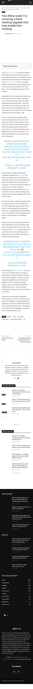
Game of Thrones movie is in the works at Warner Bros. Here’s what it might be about (21, 540)
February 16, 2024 (16, 168)
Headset (9, 316)
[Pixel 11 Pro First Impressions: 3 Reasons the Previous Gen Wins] (6, 402)
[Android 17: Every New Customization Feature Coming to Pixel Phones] (6, 392)
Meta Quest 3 (6, 319)
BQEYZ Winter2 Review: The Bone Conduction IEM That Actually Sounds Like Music (20, 465)
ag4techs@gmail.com (8, 659)
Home (3, 8)
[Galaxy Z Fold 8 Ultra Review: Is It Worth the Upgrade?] (6, 509)
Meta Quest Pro (11, 82)
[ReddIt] (26, 38)
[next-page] (6, 417)
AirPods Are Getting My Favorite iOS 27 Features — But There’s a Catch (21, 409)
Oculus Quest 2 (19, 270)
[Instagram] (14, 672)
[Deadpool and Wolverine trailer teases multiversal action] (6, 559)
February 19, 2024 (16, 265)
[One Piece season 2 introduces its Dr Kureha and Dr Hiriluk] (6, 550)
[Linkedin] (22, 38)
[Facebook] (9, 38)
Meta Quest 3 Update (16, 319)
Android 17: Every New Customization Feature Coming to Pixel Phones (21, 392)
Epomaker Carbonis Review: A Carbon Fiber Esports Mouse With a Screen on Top (21, 517)
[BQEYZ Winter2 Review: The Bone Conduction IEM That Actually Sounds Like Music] (6, 466)
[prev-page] (3, 417)
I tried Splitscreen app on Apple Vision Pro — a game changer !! (24, 340)
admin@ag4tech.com (19, 657)
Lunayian (14, 229)
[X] (13, 38)
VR (24, 319)
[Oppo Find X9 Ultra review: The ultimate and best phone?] (6, 527)
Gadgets (4, 412)
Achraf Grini (9, 33)
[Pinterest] (18, 38)
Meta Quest (20, 316)
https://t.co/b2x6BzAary (16, 252)
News (7, 8)
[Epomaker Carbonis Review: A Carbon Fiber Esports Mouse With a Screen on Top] (6, 518)
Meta (14, 316)
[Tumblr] (30, 38)
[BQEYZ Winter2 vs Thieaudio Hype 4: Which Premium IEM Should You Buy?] (6, 457)
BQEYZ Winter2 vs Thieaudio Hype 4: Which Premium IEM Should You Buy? (20, 456)
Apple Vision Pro (11, 72)
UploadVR (21, 175)
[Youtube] (18, 378)
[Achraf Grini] (3, 34)
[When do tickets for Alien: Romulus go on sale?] (6, 567)
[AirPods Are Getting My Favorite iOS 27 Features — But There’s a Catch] (6, 410)
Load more (16, 473)
